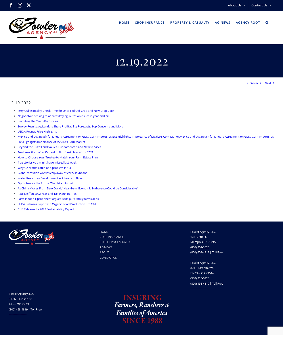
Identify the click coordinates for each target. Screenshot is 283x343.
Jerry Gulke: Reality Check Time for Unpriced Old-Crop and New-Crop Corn (66, 111)
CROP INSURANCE (112, 237)
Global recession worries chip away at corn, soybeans (52, 173)
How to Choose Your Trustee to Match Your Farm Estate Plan (58, 157)
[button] (267, 22)
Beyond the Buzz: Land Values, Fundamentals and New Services (59, 147)
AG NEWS (106, 247)
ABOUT (104, 252)
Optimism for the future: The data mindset (45, 183)
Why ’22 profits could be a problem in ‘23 (44, 168)
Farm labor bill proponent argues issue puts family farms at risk (59, 199)
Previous (255, 83)
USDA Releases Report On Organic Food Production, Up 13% (57, 204)
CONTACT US (108, 258)
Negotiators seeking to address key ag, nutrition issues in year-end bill (63, 116)
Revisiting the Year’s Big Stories (38, 121)
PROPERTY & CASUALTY (115, 242)
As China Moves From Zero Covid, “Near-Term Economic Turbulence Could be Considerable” (78, 188)
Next (268, 83)
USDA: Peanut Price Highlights (37, 131)
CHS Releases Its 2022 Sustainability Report (46, 209)
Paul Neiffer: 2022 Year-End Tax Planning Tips (47, 194)
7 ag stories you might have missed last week (47, 162)
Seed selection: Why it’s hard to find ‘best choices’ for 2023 (55, 152)
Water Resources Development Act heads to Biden (51, 178)
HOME (104, 232)
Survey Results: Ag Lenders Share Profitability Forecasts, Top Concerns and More (70, 126)
